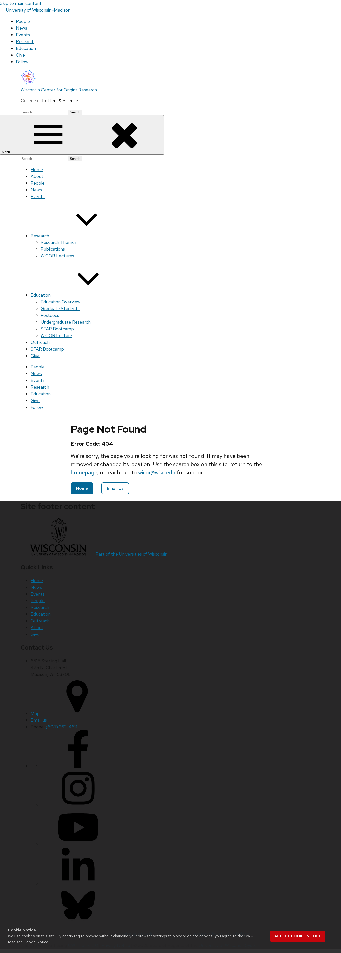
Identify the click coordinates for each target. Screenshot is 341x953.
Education (26, 48)
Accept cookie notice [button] (297, 936)
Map (35, 713)
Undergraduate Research (66, 322)
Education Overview (60, 302)
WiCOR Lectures (57, 256)
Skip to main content (21, 3)
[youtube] (78, 844)
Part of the (131, 554)
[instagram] (78, 805)
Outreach (40, 342)
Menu (6, 152)
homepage (84, 472)
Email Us (115, 488)
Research (25, 41)
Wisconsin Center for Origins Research (59, 90)
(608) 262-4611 (61, 727)
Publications (53, 249)
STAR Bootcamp (57, 329)
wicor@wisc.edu (156, 472)
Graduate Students (60, 308)
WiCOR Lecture (56, 335)
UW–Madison (38, 10)
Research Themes (59, 242)
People (23, 21)
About (37, 176)
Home (37, 169)
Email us (39, 720)
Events (23, 35)
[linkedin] (78, 883)
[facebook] (78, 766)
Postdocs (50, 315)
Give (20, 55)
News (21, 28)
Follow (22, 62)
